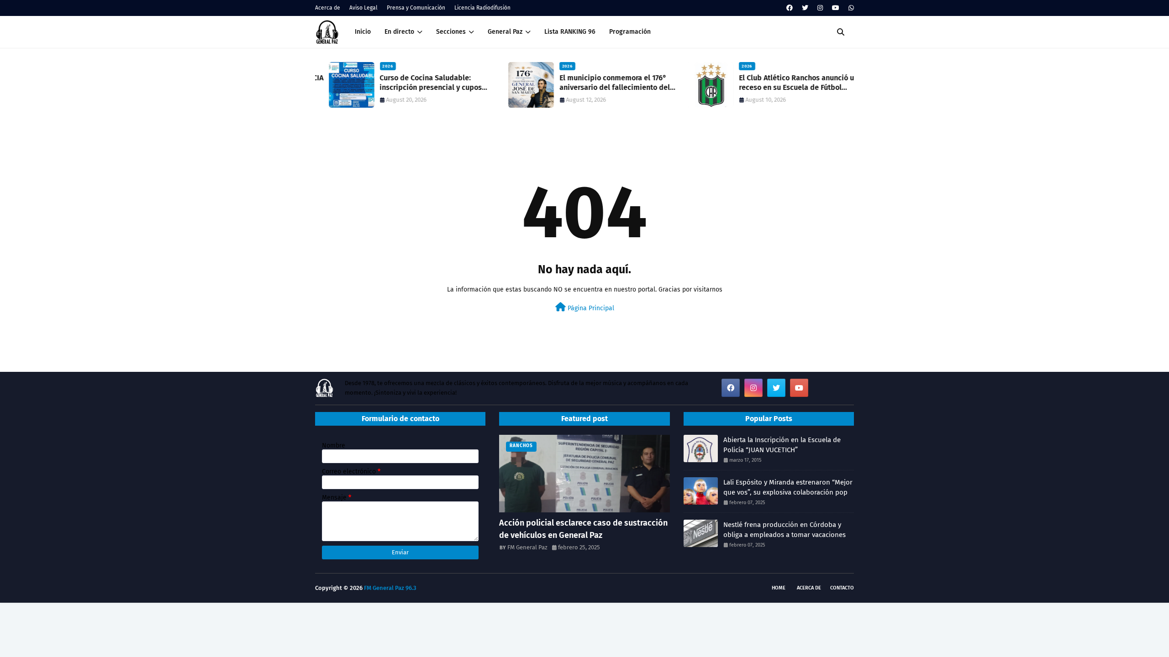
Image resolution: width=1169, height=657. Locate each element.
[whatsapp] (850, 8)
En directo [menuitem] (399, 32)
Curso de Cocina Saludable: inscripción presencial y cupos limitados (417, 83)
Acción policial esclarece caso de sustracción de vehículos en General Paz (583, 529)
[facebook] (789, 8)
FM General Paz (527, 547)
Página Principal (590, 308)
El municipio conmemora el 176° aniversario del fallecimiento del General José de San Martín (601, 83)
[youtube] (836, 8)
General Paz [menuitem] (505, 32)
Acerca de (327, 8)
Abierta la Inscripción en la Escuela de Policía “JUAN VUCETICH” (782, 445)
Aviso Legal (363, 8)
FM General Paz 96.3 (390, 587)
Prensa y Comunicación (416, 8)
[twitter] (805, 8)
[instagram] (820, 8)
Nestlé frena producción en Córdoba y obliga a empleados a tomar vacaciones (784, 530)
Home (778, 588)
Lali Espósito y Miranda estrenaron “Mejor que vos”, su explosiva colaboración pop (788, 487)
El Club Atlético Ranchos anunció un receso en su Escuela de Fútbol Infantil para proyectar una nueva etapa (785, 83)
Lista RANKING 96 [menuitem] (569, 32)
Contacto (842, 588)
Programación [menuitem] (630, 32)
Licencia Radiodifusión (482, 8)
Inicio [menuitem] (363, 32)
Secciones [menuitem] (451, 32)
